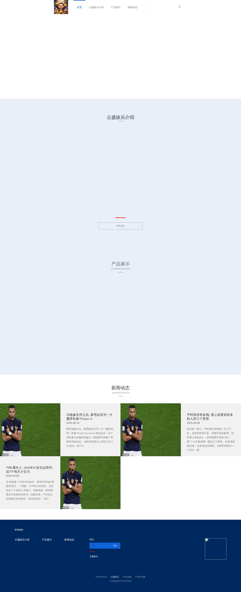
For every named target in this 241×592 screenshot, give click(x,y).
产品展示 (116, 7)
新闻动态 (133, 7)
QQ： (116, 545)
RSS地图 (127, 577)
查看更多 (120, 226)
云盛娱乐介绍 (96, 7)
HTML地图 (140, 577)
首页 (79, 7)
